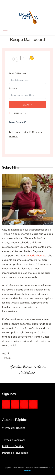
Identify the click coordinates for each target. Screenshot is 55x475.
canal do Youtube (35, 255)
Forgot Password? (17, 122)
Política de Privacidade (15, 452)
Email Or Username (17, 73)
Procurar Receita (15, 428)
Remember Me (19, 113)
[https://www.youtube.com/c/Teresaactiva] (33, 404)
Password (13, 88)
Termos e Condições (13, 440)
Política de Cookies (13, 446)
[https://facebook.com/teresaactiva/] (6, 404)
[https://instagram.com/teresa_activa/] (15, 404)
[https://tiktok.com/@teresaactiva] (24, 404)
